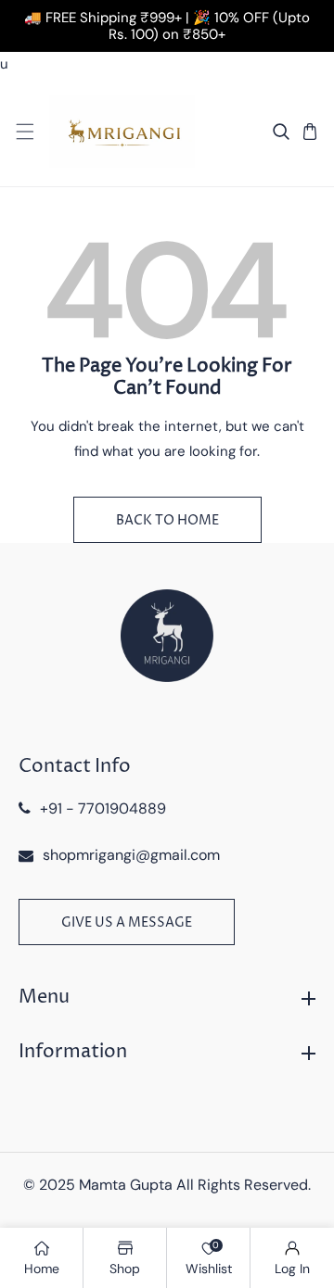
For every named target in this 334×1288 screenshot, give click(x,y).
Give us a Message (126, 922)
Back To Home (167, 520)
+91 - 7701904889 (103, 808)
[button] (24, 132)
